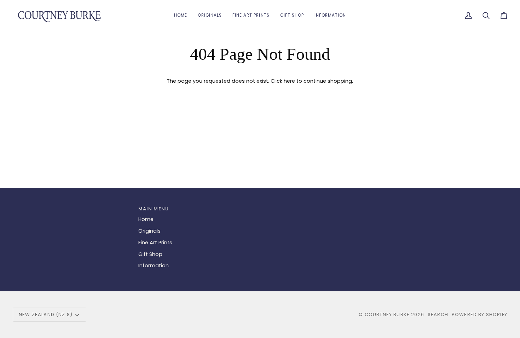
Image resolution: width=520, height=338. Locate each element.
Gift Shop (150, 254)
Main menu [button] (153, 208)
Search (438, 314)
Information (153, 265)
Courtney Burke (387, 314)
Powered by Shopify (479, 314)
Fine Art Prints (155, 242)
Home (146, 219)
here (289, 80)
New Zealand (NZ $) (46, 314)
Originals (149, 230)
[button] (292, 15)
